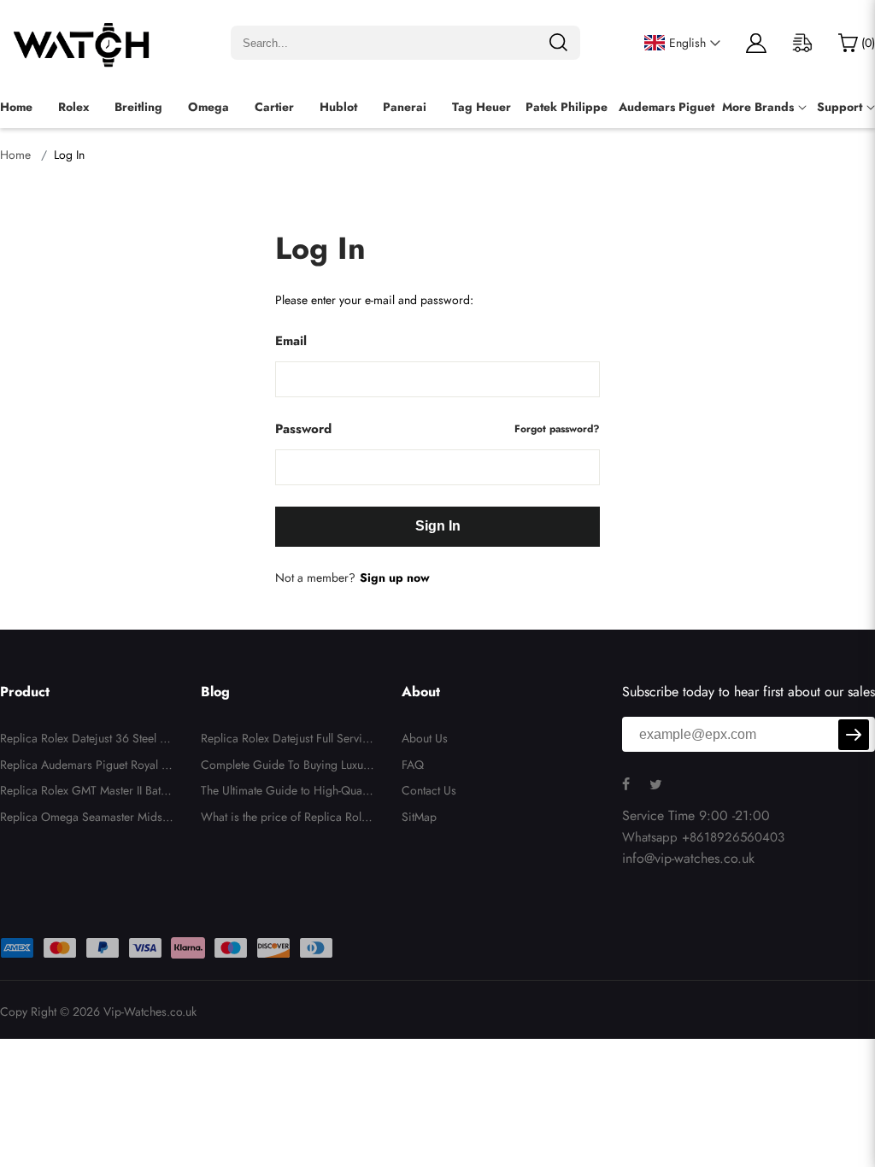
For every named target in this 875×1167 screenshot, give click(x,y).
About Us (425, 738)
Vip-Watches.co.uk (150, 1011)
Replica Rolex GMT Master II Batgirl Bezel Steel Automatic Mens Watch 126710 (85, 793)
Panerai (404, 106)
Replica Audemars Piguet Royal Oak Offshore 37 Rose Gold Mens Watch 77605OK (85, 767)
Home (16, 106)
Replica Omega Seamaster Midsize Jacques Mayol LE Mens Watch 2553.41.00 (86, 819)
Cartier (274, 106)
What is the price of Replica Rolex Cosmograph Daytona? (287, 819)
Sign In (438, 526)
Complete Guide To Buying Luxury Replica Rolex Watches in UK (287, 767)
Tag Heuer (481, 106)
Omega (208, 106)
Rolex (73, 106)
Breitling (138, 106)
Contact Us (429, 790)
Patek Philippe (567, 106)
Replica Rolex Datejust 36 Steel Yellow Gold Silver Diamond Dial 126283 (87, 741)
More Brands (758, 106)
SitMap (419, 816)
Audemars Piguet (666, 106)
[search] (558, 43)
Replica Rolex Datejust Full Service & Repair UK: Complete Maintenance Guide (287, 741)
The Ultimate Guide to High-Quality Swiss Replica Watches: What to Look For (286, 793)
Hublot (338, 106)
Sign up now (395, 577)
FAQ (413, 764)
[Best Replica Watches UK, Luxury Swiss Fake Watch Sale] (83, 43)
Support (839, 106)
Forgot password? (557, 429)
